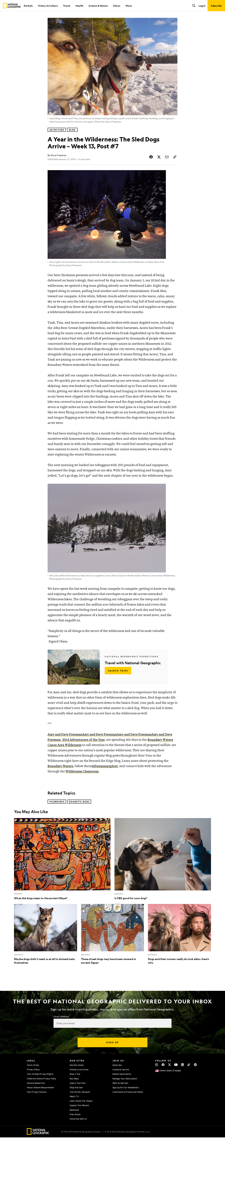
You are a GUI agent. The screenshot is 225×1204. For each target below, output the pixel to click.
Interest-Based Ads (36, 1083)
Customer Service (120, 1069)
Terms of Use (33, 1065)
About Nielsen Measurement (40, 1087)
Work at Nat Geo (120, 1083)
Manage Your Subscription (124, 1078)
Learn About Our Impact (81, 1100)
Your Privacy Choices (36, 1092)
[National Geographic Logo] (38, 1133)
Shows (116, 5)
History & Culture (47, 5)
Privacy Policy (33, 1069)
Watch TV (74, 1096)
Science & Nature (98, 5)
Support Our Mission (79, 1105)
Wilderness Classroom (82, 771)
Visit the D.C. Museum (80, 1092)
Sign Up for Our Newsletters (125, 1087)
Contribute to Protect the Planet (127, 1092)
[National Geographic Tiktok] (189, 1064)
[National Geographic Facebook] (163, 1064)
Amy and (65, 734)
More (129, 5)
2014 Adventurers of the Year (83, 739)
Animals (28, 5)
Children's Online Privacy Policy (41, 1078)
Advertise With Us (78, 1118)
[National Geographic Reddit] (195, 1064)
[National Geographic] (12, 5)
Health (79, 5)
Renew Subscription (121, 1074)
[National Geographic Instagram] (157, 1064)
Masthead (74, 1110)
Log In (202, 5)
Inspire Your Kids (77, 1083)
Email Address (61, 1016)
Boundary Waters (60, 766)
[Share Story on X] (159, 157)
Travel (66, 5)
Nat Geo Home (77, 1065)
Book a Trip (75, 1074)
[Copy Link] (174, 157)
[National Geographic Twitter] (169, 1064)
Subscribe (117, 1065)
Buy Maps (74, 1078)
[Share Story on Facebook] (151, 157)
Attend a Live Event (79, 1069)
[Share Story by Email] (166, 157)
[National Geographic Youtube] (176, 1064)
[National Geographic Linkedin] (182, 1064)
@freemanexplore (105, 766)
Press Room (75, 1114)
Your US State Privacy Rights (40, 1074)
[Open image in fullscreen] (172, 174)
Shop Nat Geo (76, 1087)
